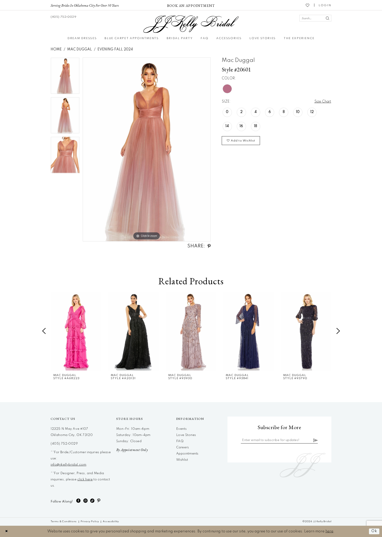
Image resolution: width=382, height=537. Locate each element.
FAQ (180, 441)
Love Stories (186, 435)
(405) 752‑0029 (64, 443)
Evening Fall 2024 (115, 49)
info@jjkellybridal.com (68, 464)
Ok (374, 531)
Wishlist (182, 459)
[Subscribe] (315, 440)
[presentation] (76, 331)
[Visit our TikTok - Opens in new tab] (92, 501)
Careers (182, 447)
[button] (325, 5)
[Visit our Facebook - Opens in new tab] (78, 501)
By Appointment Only (132, 449)
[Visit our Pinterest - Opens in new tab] (99, 501)
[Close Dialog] (7, 531)
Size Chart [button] (322, 101)
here (329, 531)
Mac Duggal (79, 49)
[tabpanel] (65, 77)
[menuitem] (84, 5)
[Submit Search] (327, 18)
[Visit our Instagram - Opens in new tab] (85, 501)
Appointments (187, 453)
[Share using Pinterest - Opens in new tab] (209, 246)
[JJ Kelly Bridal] (191, 24)
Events (181, 428)
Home (56, 49)
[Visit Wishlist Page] (307, 5)
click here (85, 479)
